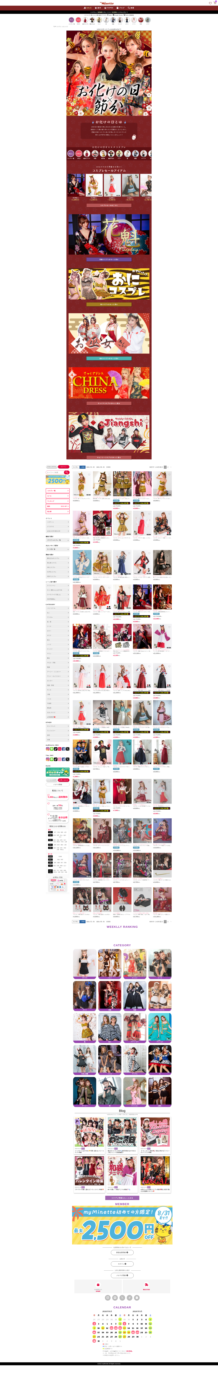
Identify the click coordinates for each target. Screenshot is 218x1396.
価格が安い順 (90, 467)
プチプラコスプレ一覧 (54, 540)
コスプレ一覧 (51, 490)
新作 (48, 506)
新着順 (108, 467)
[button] (170, 467)
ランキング (50, 501)
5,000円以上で (98, 1290)
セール (49, 496)
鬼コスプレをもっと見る (109, 304)
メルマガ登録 (57, 784)
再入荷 (49, 511)
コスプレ (58, 26)
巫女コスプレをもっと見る (109, 358)
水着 (48, 740)
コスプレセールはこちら (109, 205)
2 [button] (167, 467)
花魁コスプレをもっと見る (109, 259)
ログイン (64, 467)
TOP (54, 26)
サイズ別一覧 (51, 549)
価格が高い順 (100, 467)
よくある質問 (51, 780)
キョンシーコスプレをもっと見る (109, 457)
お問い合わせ (63, 780)
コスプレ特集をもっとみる (122, 1198)
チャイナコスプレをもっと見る (109, 403)
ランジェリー (51, 730)
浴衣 (48, 735)
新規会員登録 (51, 467)
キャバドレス (51, 726)
